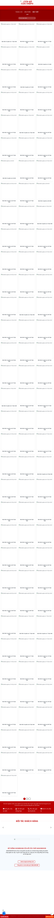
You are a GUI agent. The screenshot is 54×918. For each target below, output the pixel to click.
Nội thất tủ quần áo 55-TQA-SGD (9, 452)
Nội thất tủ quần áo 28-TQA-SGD (9, 224)
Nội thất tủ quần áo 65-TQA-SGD (9, 565)
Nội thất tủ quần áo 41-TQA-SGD (9, 338)
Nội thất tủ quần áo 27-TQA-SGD (27, 201)
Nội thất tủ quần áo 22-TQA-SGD (27, 156)
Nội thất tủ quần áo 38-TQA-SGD (45, 292)
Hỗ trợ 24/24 (50, 916)
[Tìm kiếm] (52, 3)
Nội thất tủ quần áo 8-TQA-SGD (27, 724)
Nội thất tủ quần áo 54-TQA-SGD (45, 429)
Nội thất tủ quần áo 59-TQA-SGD (27, 474)
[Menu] (2, 2)
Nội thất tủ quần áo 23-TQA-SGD (45, 156)
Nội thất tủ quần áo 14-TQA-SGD (9, 87)
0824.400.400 (5, 916)
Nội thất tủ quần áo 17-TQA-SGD (27, 110)
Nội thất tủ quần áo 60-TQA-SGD (9, 497)
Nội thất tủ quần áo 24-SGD (9, 178)
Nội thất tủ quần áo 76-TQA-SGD (9, 702)
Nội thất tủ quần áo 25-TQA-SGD (45, 178)
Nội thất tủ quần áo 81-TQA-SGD (9, 748)
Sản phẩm (27, 12)
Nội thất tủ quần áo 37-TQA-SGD (27, 292)
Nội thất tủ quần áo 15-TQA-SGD (45, 87)
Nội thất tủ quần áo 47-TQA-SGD (9, 383)
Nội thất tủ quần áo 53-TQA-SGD (27, 429)
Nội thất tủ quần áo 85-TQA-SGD (27, 770)
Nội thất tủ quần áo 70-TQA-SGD (9, 657)
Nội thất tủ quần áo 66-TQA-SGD (45, 565)
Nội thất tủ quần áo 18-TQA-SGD (45, 110)
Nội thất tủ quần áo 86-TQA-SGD (45, 770)
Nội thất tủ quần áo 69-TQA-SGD (45, 611)
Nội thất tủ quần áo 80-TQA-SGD (45, 725)
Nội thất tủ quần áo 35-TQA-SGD (45, 270)
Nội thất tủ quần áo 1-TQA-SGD (9, 41)
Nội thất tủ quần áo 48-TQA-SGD (27, 383)
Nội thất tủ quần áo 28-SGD (44, 201)
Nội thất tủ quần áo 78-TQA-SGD (45, 702)
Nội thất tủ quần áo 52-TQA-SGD (9, 429)
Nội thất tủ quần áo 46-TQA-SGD (45, 361)
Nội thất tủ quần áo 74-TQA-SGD (27, 679)
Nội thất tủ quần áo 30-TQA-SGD (9, 247)
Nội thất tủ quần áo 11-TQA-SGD (45, 42)
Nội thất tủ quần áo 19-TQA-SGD (9, 133)
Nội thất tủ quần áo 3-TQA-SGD (44, 223)
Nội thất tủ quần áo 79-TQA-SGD (9, 725)
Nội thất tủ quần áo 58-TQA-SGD (9, 474)
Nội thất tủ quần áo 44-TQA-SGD (9, 361)
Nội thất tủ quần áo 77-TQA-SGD (27, 702)
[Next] (51, 827)
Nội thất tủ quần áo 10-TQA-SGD (27, 42)
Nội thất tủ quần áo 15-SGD (27, 87)
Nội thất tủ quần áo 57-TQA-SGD (45, 452)
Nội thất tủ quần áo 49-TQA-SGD (45, 383)
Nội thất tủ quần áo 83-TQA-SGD (45, 748)
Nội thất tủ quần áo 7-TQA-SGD (27, 633)
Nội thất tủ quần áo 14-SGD (44, 64)
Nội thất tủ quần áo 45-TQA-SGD (27, 361)
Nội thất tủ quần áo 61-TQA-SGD (27, 497)
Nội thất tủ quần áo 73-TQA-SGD (9, 679)
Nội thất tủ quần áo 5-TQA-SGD (9, 405)
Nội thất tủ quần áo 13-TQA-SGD (27, 65)
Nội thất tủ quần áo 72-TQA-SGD (45, 657)
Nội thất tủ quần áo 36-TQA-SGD (9, 292)
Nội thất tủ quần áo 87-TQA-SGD (9, 793)
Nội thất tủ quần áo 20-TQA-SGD (45, 133)
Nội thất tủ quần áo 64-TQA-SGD (27, 543)
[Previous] (3, 827)
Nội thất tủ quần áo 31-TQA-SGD (27, 247)
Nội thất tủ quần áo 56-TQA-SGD (27, 452)
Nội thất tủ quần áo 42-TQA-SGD (27, 338)
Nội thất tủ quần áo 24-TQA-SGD (27, 178)
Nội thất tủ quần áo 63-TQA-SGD (45, 520)
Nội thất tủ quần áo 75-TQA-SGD (45, 679)
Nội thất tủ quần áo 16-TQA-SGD (9, 110)
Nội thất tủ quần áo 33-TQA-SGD (9, 270)
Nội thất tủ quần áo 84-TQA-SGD (9, 770)
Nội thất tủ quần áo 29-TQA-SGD (27, 224)
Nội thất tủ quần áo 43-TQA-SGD (45, 338)
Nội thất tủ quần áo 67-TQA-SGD (27, 588)
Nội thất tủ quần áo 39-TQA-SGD (9, 315)
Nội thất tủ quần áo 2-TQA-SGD (27, 132)
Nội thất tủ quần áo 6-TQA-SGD (44, 474)
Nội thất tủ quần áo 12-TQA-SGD (9, 65)
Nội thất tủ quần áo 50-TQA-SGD (27, 406)
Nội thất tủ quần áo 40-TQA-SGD (45, 315)
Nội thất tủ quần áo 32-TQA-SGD (45, 247)
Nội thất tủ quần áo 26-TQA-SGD (9, 201)
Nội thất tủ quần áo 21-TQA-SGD (9, 156)
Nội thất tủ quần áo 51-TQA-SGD (45, 406)
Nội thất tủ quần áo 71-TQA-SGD (27, 657)
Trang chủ (18, 12)
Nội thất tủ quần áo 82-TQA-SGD (27, 748)
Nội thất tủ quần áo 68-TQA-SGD (9, 611)
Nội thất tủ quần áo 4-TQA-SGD (27, 314)
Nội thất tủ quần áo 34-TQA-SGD (27, 270)
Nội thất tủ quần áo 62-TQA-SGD (9, 520)
